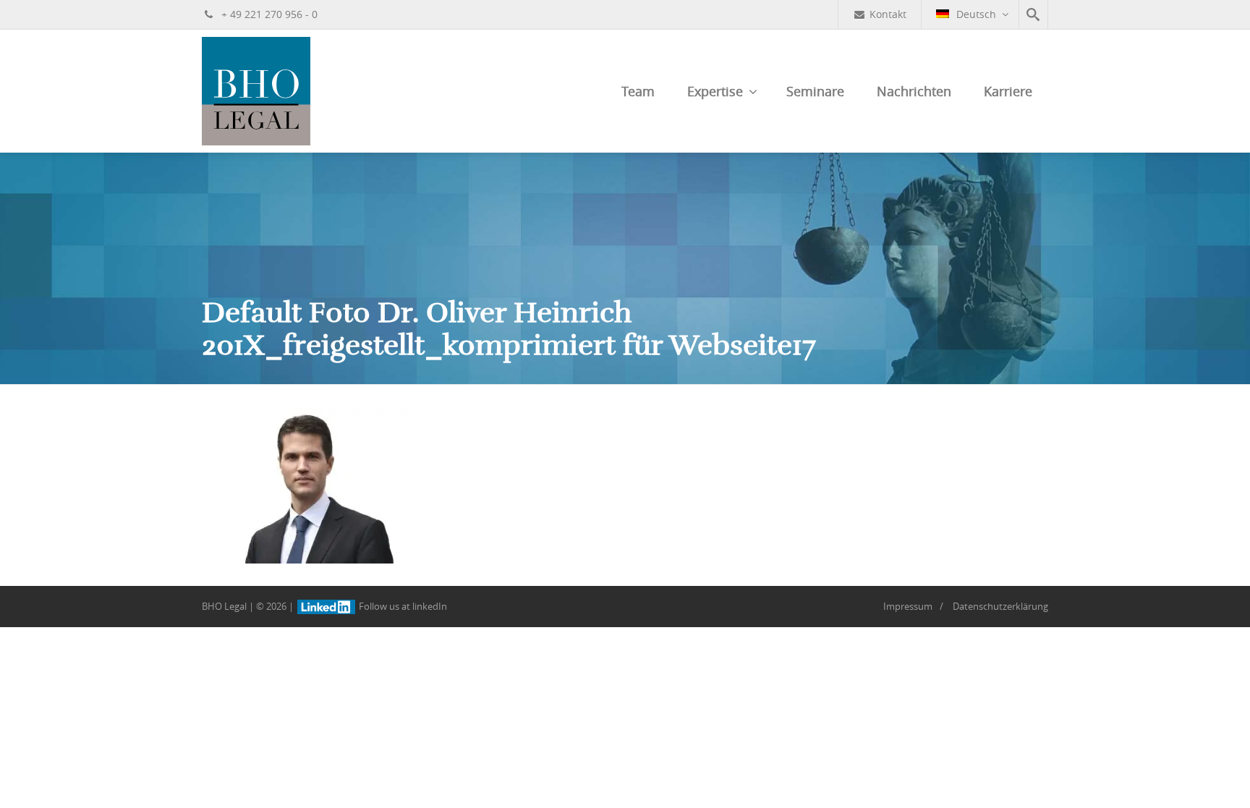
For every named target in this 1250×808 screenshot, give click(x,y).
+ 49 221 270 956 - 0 (268, 14)
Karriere (1008, 91)
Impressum (907, 606)
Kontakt (888, 14)
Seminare (815, 91)
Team (638, 91)
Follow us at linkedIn (402, 606)
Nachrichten (914, 91)
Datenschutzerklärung (1000, 606)
